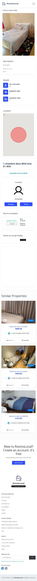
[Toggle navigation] (34, 3)
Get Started (18, 463)
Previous (3, 34)
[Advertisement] (18, 266)
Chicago (3, 500)
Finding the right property (9, 521)
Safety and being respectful (9, 525)
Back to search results (10, 10)
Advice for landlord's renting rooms (12, 528)
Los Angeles (5, 507)
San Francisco (5, 503)
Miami (3, 510)
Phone (26, 204)
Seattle (3, 513)
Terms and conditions (8, 543)
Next (34, 34)
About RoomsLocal (7, 539)
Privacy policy (5, 546)
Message (11, 204)
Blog (2, 549)
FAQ (2, 531)
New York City (5, 497)
